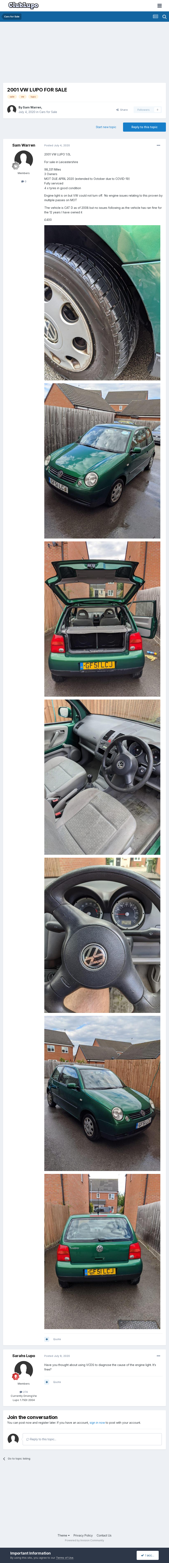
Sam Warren (32, 107)
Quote (57, 1339)
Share (123, 109)
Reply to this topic (144, 127)
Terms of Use (64, 1557)
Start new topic (106, 127)
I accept (150, 1555)
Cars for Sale (48, 112)
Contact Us (104, 1535)
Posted (57, 145)
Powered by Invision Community (84, 1540)
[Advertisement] (51, 54)
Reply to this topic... (42, 1439)
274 (25, 1391)
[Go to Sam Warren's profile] (11, 109)
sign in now (97, 1422)
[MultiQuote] (46, 1339)
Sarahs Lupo (23, 1356)
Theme (63, 1535)
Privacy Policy (83, 1535)
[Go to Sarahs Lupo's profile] (23, 1370)
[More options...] (158, 145)
